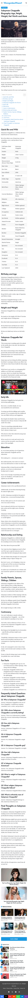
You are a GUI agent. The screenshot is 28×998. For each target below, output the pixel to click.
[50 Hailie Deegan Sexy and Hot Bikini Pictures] (21, 912)
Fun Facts (6, 117)
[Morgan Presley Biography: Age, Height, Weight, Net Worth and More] (5, 969)
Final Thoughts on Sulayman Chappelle (12, 124)
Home (4, 988)
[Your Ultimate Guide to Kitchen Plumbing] (5, 949)
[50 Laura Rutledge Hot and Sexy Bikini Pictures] (21, 926)
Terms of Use (16, 988)
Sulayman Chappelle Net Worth (12, 102)
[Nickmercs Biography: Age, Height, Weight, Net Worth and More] (5, 976)
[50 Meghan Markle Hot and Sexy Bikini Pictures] (7, 912)
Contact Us (22, 988)
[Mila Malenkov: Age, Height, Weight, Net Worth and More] (5, 962)
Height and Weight (8, 100)
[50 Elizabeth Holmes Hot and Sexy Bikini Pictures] (7, 926)
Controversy (7, 115)
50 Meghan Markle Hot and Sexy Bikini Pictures (6, 918)
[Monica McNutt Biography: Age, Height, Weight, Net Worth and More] (5, 956)
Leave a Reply (14, 939)
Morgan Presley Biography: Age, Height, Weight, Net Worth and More (17, 969)
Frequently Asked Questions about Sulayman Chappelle (13, 120)
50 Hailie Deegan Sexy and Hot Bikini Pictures (20, 918)
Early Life (5, 104)
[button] (23, 95)
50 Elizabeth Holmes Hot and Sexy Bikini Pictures (7, 931)
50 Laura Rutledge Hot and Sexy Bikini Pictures (20, 931)
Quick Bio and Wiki (8, 97)
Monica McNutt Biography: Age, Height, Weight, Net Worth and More (17, 955)
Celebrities (4, 7)
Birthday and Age (8, 99)
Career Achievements (9, 108)
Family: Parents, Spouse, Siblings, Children (12, 113)
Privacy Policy (9, 988)
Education (6, 106)
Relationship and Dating (10, 110)
